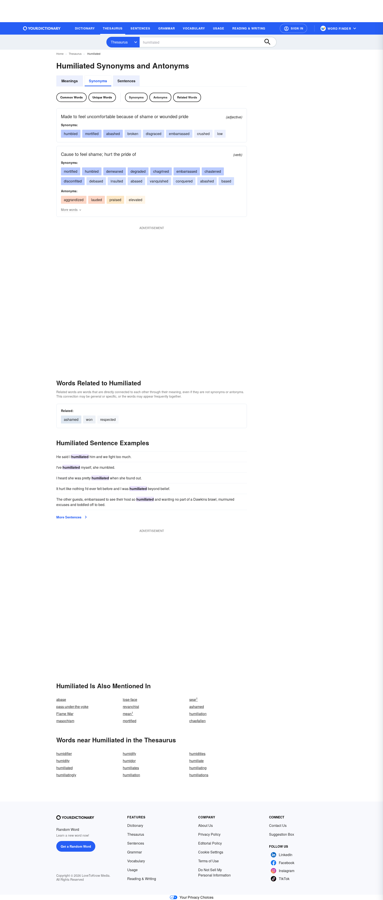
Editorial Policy (210, 843)
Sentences (126, 80)
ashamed (71, 419)
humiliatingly (66, 774)
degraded (138, 171)
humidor (129, 760)
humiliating (198, 767)
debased (96, 181)
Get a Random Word (76, 846)
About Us (205, 825)
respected (108, 419)
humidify (129, 753)
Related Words (187, 97)
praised (115, 199)
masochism (65, 720)
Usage (132, 869)
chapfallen (197, 720)
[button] (293, 28)
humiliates (131, 767)
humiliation (198, 713)
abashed (113, 133)
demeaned (114, 171)
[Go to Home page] (42, 28)
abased (136, 181)
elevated (135, 199)
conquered (184, 181)
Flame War (64, 713)
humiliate (196, 760)
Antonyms (160, 97)
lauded (96, 199)
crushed (203, 133)
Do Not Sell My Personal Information (214, 872)
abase (61, 699)
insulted (117, 181)
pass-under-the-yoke (72, 706)
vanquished (159, 181)
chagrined (161, 171)
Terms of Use (208, 860)
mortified (92, 133)
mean (128, 713)
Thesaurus (119, 42)
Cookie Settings (210, 852)
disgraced (153, 133)
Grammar (134, 852)
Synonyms (98, 80)
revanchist (131, 706)
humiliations (198, 774)
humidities (197, 753)
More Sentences (68, 517)
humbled (71, 133)
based (226, 181)
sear (193, 699)
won (89, 419)
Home (60, 53)
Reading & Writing (141, 878)
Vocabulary (136, 860)
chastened (213, 171)
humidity (63, 760)
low (220, 133)
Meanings (69, 80)
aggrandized (74, 199)
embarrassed (179, 133)
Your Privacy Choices (196, 897)
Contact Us (278, 825)
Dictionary (135, 825)
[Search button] (269, 42)
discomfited (73, 181)
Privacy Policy (209, 834)
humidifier (64, 753)
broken (132, 133)
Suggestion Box (281, 834)
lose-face (130, 699)
